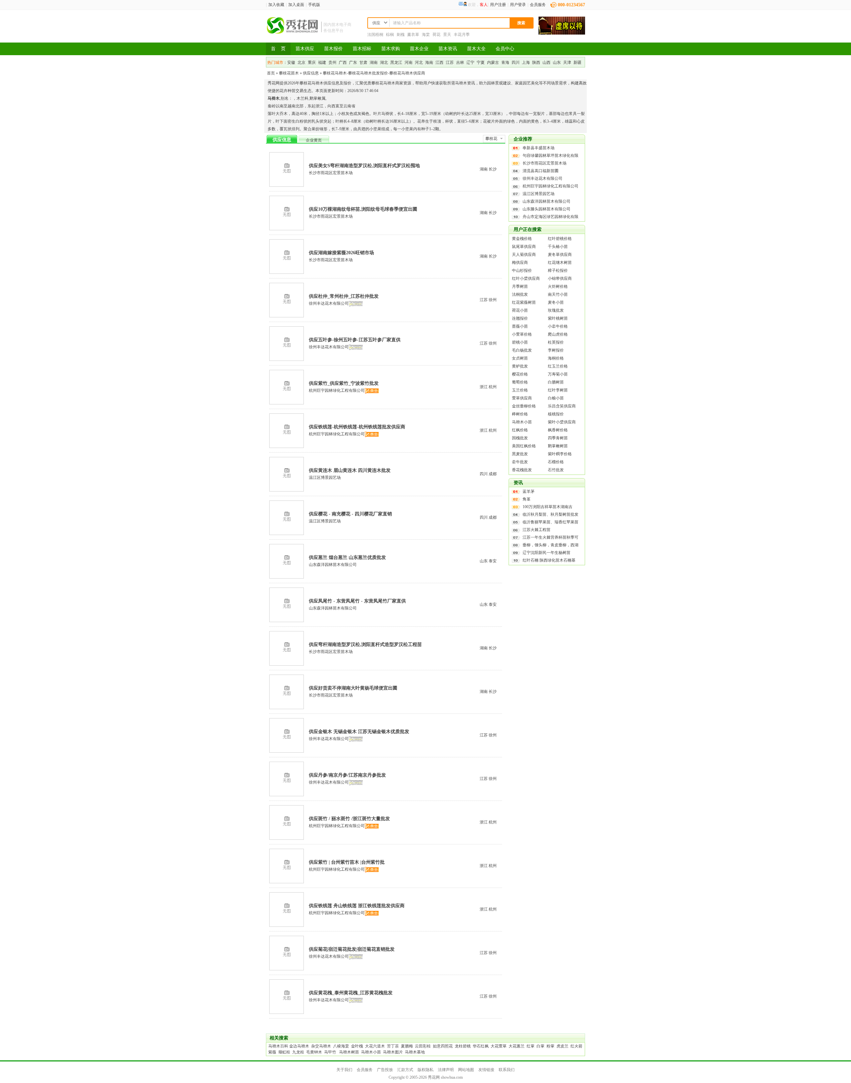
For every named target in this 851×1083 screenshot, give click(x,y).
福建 (322, 62)
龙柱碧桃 (463, 1046)
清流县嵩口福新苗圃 (540, 170)
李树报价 (556, 350)
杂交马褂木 (321, 1046)
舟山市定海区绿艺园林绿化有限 (550, 216)
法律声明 (446, 1069)
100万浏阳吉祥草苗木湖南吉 (547, 506)
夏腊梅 (407, 1046)
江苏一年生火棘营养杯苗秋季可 (550, 537)
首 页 (278, 48)
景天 (447, 34)
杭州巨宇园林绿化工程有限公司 (337, 390)
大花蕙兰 (517, 1046)
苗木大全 (476, 48)
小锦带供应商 (560, 278)
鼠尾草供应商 (524, 246)
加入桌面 (296, 4)
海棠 (426, 34)
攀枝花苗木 (289, 73)
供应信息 (311, 73)
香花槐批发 (522, 470)
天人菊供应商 (524, 254)
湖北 (384, 62)
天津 (567, 62)
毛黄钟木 (314, 1052)
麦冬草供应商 (560, 254)
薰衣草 (413, 34)
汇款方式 (405, 1069)
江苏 (450, 62)
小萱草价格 (522, 334)
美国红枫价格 (524, 446)
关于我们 (344, 1069)
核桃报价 (556, 414)
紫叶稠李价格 (560, 454)
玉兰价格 (520, 390)
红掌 (531, 1046)
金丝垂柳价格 (524, 406)
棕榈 (390, 34)
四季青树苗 (558, 438)
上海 (526, 62)
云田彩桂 (423, 1046)
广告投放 (385, 1069)
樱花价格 (520, 374)
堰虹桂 (284, 1052)
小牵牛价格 (558, 326)
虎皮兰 (562, 1046)
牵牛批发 (520, 462)
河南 (409, 62)
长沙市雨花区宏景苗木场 (331, 172)
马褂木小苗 (522, 422)
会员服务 (538, 4)
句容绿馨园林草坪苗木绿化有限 (550, 155)
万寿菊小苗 (558, 374)
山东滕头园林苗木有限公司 (546, 209)
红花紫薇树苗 (524, 302)
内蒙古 (493, 62)
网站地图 (466, 1069)
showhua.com (452, 1077)
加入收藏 (276, 4)
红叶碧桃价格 (560, 238)
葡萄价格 (520, 382)
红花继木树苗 (560, 262)
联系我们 (507, 1069)
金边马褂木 (299, 1046)
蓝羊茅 (529, 491)
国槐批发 (520, 438)
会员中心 (505, 48)
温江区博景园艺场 (325, 477)
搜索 (521, 23)
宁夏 (481, 62)
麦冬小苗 (556, 302)
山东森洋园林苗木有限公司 (333, 564)
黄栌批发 (520, 366)
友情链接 (486, 1069)
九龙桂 (298, 1052)
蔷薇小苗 (520, 326)
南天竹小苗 (558, 294)
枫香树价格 (558, 430)
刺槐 (401, 34)
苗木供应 (305, 48)
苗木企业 (419, 48)
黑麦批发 (520, 454)
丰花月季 (462, 34)
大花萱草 (499, 1046)
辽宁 (470, 62)
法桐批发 (520, 294)
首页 (271, 73)
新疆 (577, 62)
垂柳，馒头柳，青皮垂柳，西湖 (550, 545)
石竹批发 (556, 470)
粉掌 (550, 1046)
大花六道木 (375, 1046)
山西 (546, 62)
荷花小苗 (520, 310)
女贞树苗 (520, 358)
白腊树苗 (556, 382)
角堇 (527, 499)
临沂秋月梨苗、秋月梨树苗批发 (550, 514)
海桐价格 (556, 358)
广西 (343, 62)
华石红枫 (481, 1046)
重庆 (312, 62)
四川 (516, 62)
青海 (505, 62)
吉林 (460, 62)
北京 (301, 62)
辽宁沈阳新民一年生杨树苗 (546, 552)
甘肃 (363, 62)
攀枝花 (491, 138)
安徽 (291, 62)
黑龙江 (396, 62)
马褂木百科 (278, 1046)
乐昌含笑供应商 (562, 406)
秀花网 (434, 1077)
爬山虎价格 (558, 334)
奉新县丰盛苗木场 (538, 148)
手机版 (314, 4)
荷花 (436, 34)
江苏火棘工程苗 (536, 529)
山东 (557, 62)
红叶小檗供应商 (526, 278)
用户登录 (518, 4)
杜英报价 (556, 342)
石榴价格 (556, 462)
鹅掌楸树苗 (558, 446)
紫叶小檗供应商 (562, 422)
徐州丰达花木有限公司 (329, 303)
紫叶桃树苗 (558, 318)
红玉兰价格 (558, 366)
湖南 (374, 62)
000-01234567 (571, 4)
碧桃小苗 (520, 342)
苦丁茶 (393, 1046)
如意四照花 (443, 1046)
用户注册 (498, 4)
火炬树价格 (558, 286)
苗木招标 (362, 48)
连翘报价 (520, 318)
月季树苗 (520, 286)
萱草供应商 (522, 398)
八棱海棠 (341, 1046)
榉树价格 (520, 414)
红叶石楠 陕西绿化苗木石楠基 (549, 560)
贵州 (332, 62)
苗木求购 (390, 48)
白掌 (541, 1046)
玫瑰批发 (556, 310)
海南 (429, 62)
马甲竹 (330, 1052)
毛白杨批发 (522, 350)
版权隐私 (425, 1069)
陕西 (536, 62)
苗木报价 (333, 48)
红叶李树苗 (558, 390)
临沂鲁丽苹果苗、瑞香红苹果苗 (550, 522)
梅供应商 (520, 262)
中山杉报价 (522, 270)
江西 (439, 62)
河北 (419, 62)
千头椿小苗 (558, 246)
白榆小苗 (556, 398)
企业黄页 (314, 140)
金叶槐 (357, 1046)
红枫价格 (520, 430)
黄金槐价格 (522, 238)
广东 (353, 62)
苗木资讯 (447, 48)
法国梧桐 (375, 34)
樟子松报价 (558, 270)
